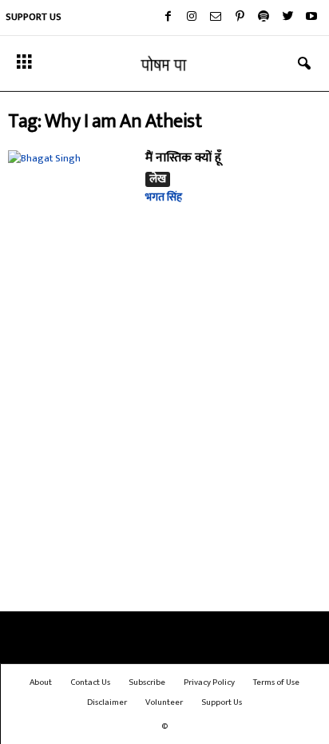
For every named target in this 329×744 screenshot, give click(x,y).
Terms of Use (276, 682)
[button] (304, 64)
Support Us (33, 17)
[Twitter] (287, 18)
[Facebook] (167, 18)
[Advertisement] (164, 436)
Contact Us (90, 682)
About (41, 682)
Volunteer (164, 702)
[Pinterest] (239, 18)
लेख (157, 179)
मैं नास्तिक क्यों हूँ (183, 158)
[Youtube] (311, 18)
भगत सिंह (163, 197)
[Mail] (215, 18)
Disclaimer (107, 702)
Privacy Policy (209, 682)
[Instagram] (191, 18)
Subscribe (147, 682)
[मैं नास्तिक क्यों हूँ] (70, 197)
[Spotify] (263, 18)
